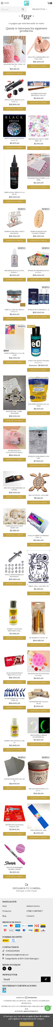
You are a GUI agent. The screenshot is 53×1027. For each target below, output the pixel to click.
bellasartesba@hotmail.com (16, 955)
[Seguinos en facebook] (10, 968)
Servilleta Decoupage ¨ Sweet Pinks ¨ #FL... (39, 140)
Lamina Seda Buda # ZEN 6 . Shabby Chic (14, 527)
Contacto (30, 916)
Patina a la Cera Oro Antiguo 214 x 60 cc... (14, 311)
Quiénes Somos (33, 906)
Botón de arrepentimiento (26, 1011)
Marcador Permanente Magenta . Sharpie (15, 868)
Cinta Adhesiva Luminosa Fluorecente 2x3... (38, 736)
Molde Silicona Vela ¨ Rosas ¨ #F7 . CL (14, 65)
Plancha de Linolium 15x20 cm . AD (14, 780)
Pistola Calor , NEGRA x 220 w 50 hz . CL (14, 101)
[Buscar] (22, 9)
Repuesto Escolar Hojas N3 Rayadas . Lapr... (14, 826)
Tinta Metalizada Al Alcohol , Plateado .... (14, 271)
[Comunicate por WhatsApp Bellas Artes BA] (48, 1008)
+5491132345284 (12, 951)
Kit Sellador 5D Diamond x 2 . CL (38, 310)
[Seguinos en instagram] (4, 968)
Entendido (26, 1024)
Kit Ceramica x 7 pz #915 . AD (38, 638)
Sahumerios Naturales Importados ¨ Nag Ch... (38, 94)
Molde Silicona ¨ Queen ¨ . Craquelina (14, 412)
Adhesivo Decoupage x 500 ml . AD (14, 742)
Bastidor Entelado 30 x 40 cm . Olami (14, 354)
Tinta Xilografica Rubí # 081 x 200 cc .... (38, 790)
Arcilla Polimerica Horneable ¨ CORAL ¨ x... (38, 536)
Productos (6, 911)
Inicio (4, 906)
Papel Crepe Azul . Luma (38, 830)
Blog (4, 916)
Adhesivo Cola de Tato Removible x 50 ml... (14, 630)
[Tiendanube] (26, 998)
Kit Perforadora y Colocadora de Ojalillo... (14, 451)
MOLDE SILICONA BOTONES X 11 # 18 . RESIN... (38, 179)
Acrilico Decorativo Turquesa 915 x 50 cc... (38, 362)
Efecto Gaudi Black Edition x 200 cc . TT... (14, 139)
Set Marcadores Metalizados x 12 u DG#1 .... (38, 271)
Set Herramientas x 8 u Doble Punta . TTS (14, 699)
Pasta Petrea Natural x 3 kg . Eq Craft (38, 405)
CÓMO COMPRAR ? (34, 911)
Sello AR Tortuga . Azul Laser (38, 495)
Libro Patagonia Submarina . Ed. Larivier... (14, 489)
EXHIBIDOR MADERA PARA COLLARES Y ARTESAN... (38, 232)
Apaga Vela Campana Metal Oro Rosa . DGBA (38, 58)
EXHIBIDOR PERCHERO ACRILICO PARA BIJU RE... (14, 232)
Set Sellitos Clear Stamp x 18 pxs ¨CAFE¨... (38, 457)
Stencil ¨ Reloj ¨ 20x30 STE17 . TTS (38, 586)
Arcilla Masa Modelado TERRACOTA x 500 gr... (14, 674)
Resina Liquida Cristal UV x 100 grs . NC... (14, 193)
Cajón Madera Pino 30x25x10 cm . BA (38, 703)
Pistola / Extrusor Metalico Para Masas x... (14, 576)
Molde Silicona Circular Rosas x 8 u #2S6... (38, 674)
